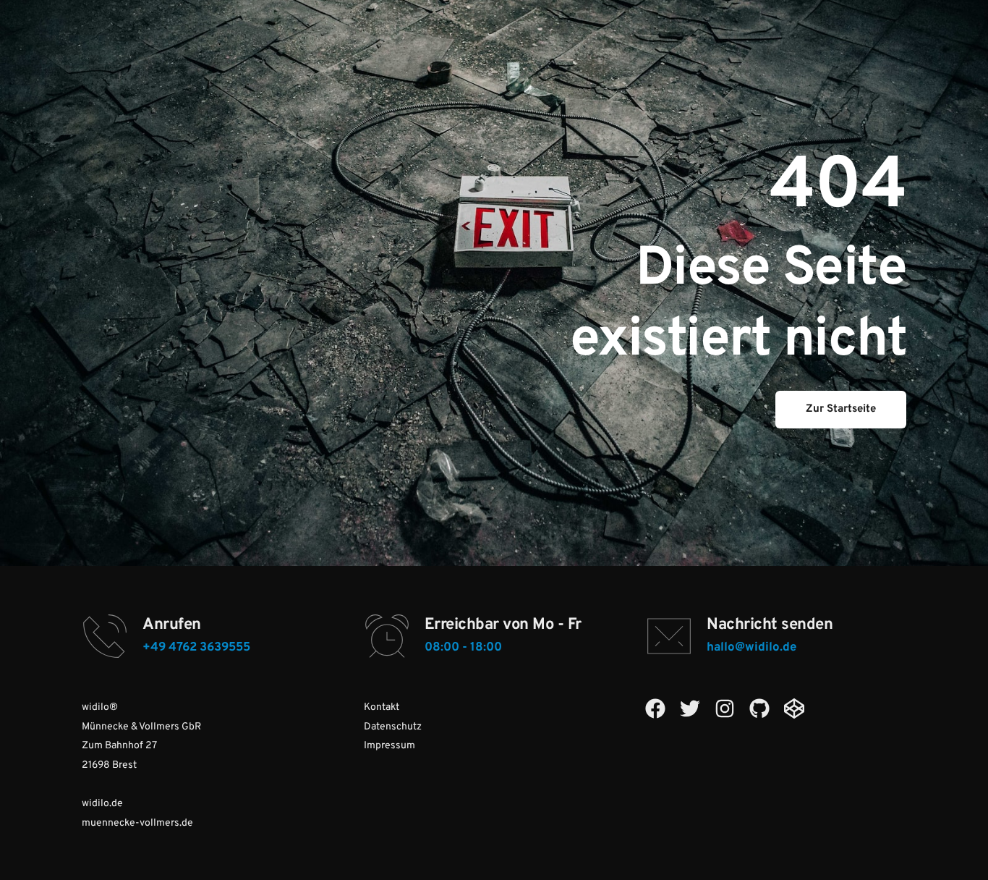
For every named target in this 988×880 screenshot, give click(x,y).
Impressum (389, 746)
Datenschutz (393, 727)
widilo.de (102, 804)
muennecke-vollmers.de (137, 823)
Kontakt (381, 707)
